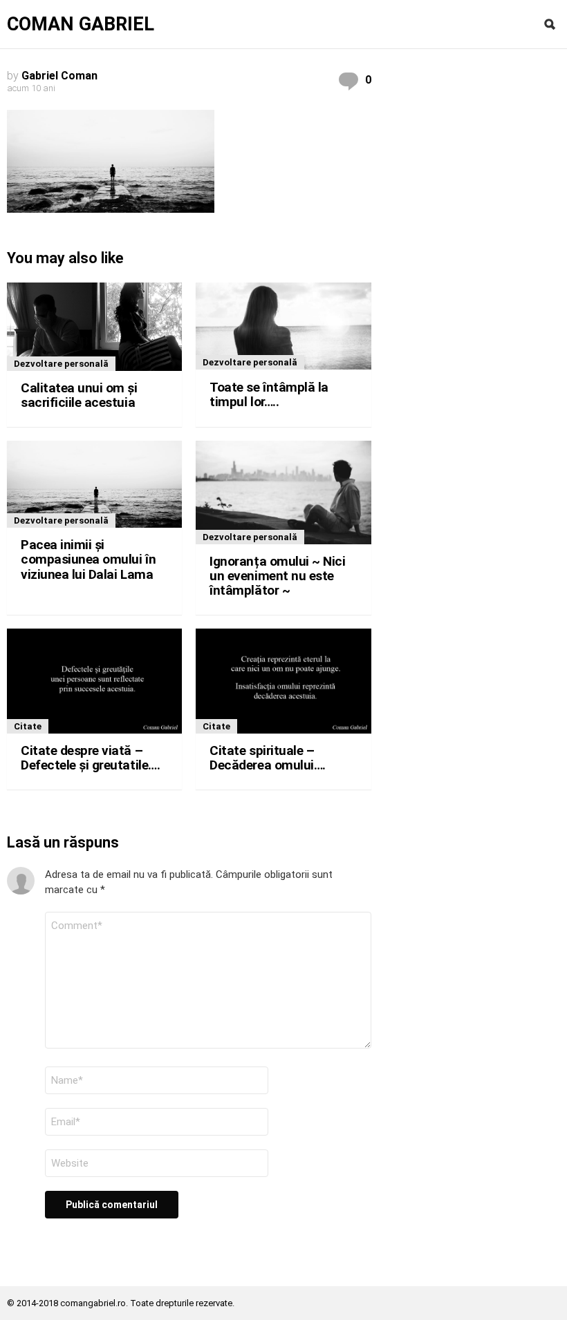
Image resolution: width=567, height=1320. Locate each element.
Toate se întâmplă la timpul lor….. (269, 394)
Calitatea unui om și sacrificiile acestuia (79, 395)
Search (549, 24)
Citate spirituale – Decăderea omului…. (267, 758)
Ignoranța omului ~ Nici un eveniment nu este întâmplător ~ (277, 576)
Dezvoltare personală (61, 363)
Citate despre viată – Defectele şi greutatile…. (90, 758)
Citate (27, 726)
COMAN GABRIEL (80, 25)
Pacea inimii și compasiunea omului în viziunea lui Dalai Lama (88, 559)
